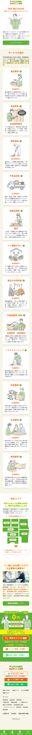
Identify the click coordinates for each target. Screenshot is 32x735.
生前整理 (25, 707)
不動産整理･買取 (18, 705)
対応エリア (20, 734)
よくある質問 (25, 690)
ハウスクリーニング (8, 707)
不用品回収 (6, 702)
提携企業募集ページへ (16, 603)
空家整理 (18, 707)
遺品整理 (5, 700)
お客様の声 (6, 713)
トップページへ (16, 43)
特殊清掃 (19, 700)
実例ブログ (6, 693)
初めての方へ (4, 734)
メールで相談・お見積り (17, 649)
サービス (12, 734)
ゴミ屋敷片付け (23, 702)
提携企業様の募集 (23, 713)
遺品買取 (12, 700)
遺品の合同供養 (7, 705)
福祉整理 (5, 709)
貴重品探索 (14, 702)
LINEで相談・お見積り (17, 655)
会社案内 (13, 713)
